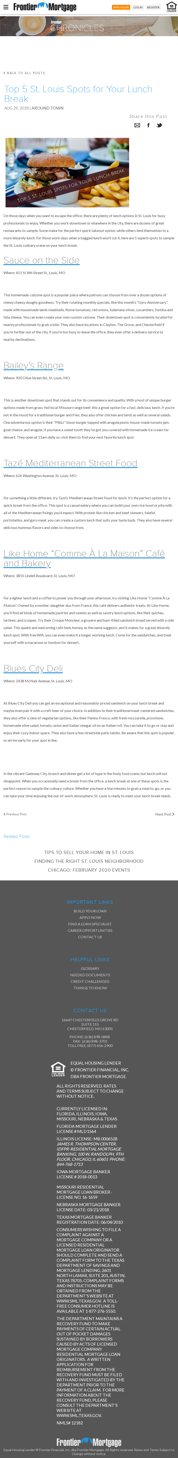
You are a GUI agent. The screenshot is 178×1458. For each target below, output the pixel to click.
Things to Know (90, 988)
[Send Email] (137, 125)
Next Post (163, 814)
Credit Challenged (90, 981)
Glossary (90, 968)
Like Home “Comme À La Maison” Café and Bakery (84, 558)
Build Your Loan (90, 911)
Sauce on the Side (41, 260)
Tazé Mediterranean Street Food (70, 463)
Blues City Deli (33, 668)
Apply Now (90, 917)
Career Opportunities (90, 930)
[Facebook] (148, 125)
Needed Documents (90, 975)
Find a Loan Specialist (90, 924)
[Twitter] (159, 125)
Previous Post (16, 814)
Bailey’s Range (33, 365)
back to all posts (25, 73)
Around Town (48, 108)
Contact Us (90, 937)
